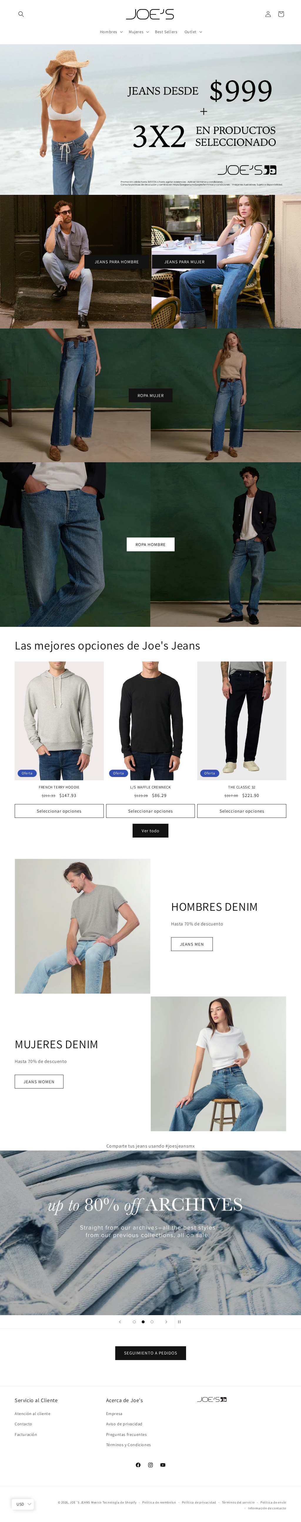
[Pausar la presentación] (181, 1321)
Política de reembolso (159, 1502)
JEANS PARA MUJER (184, 261)
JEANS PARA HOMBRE (117, 261)
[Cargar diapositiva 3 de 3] (152, 1321)
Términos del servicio (238, 1502)
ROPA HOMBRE (151, 544)
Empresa (114, 1413)
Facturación (26, 1434)
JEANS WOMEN (39, 1081)
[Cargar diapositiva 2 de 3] (143, 1321)
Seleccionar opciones (59, 811)
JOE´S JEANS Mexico (86, 1502)
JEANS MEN (192, 944)
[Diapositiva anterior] (119, 1321)
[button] (21, 14)
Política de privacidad (199, 1502)
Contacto (23, 1423)
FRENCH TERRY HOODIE (59, 787)
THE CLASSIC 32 (241, 787)
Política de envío (273, 1502)
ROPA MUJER (151, 395)
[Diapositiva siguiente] (166, 1321)
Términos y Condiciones (128, 1444)
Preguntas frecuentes (126, 1434)
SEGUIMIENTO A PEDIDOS (150, 1353)
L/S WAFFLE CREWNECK (150, 787)
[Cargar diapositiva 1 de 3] (134, 1321)
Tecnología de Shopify (120, 1502)
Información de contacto (267, 1508)
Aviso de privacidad (124, 1423)
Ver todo (150, 830)
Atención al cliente (32, 1413)
